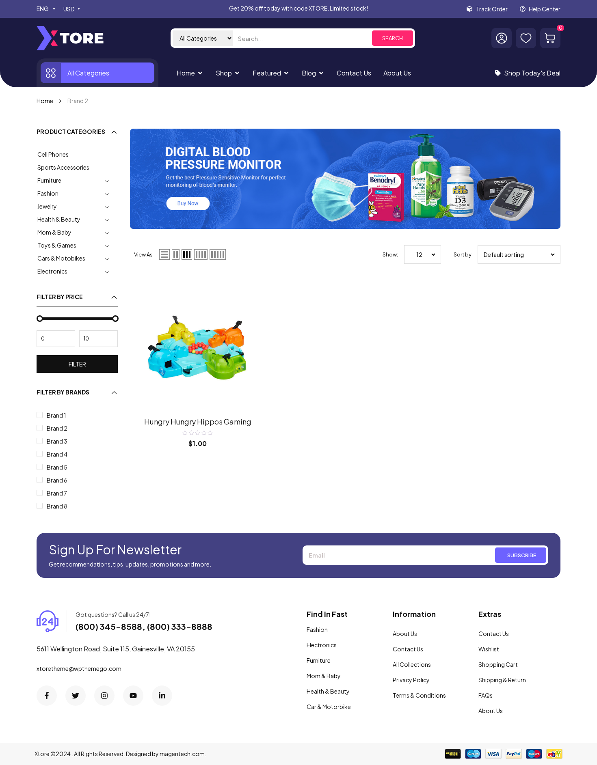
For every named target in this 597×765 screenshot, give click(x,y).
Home (45, 100)
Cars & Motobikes (61, 258)
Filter (77, 364)
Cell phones (53, 154)
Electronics (52, 271)
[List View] (164, 254)
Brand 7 (57, 493)
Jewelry (47, 206)
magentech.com (182, 753)
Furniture (49, 180)
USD (69, 9)
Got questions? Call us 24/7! (113, 614)
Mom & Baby (54, 232)
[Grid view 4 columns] (201, 254)
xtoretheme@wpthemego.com (79, 668)
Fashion (47, 193)
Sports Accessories (63, 167)
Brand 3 (57, 441)
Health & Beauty (58, 219)
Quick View (249, 304)
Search (392, 38)
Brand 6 (57, 480)
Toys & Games (56, 245)
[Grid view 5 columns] (217, 254)
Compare (249, 288)
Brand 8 (57, 506)
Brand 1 (56, 415)
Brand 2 (57, 428)
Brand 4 (57, 454)
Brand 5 (57, 467)
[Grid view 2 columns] (175, 254)
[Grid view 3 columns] (187, 254)
